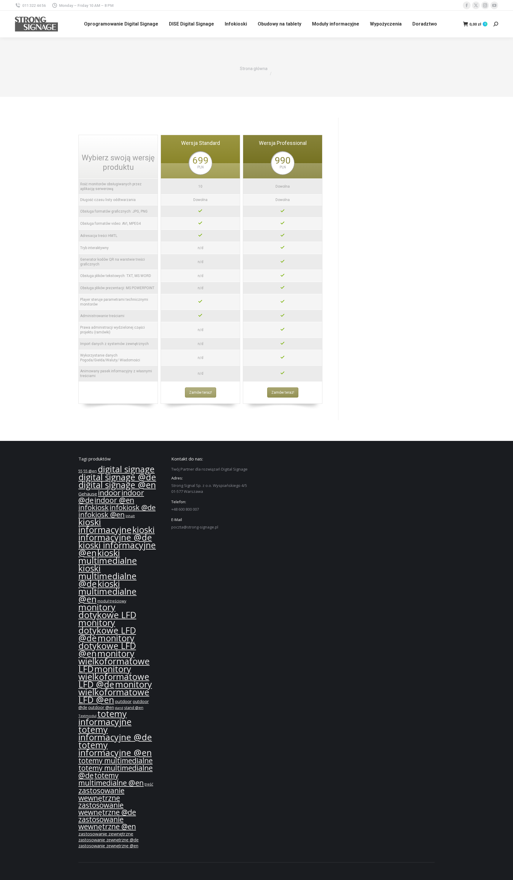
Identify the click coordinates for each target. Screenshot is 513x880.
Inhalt (130, 516)
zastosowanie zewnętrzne (105, 834)
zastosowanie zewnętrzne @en (108, 846)
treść (149, 784)
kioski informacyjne (105, 526)
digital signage (126, 469)
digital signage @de (117, 477)
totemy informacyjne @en (115, 749)
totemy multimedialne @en (111, 779)
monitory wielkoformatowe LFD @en (115, 692)
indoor (109, 493)
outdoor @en (101, 707)
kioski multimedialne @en (107, 591)
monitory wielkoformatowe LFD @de (113, 676)
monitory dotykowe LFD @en (107, 645)
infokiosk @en (101, 514)
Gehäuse (87, 494)
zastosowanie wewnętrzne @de (107, 808)
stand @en (133, 707)
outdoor (123, 701)
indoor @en (114, 500)
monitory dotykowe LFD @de (107, 630)
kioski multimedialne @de (107, 576)
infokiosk (93, 507)
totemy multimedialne (115, 760)
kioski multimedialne (107, 556)
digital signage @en (117, 485)
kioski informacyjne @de (116, 533)
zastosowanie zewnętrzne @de (108, 840)
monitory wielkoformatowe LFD (114, 661)
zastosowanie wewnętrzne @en (107, 822)
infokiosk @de (133, 507)
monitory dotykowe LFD (107, 611)
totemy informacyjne (105, 718)
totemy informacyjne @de (115, 733)
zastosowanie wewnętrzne (101, 794)
